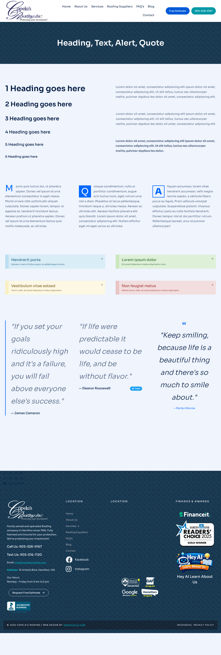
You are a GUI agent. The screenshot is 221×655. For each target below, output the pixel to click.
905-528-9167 (203, 10)
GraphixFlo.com (74, 625)
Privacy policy (204, 625)
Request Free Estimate (26, 592)
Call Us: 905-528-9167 (24, 546)
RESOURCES (184, 625)
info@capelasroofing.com (30, 562)
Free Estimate (177, 10)
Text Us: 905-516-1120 (24, 555)
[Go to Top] (214, 648)
